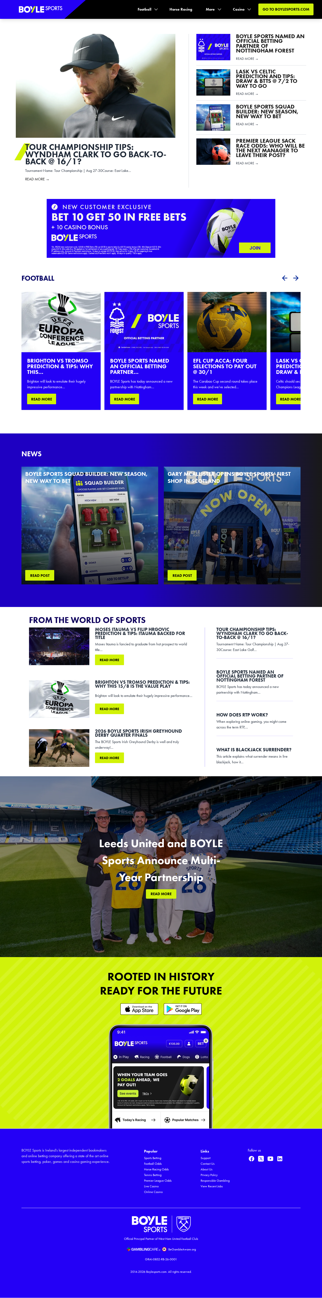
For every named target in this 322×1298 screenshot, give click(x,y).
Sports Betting (152, 1158)
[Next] (296, 278)
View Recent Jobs (212, 1186)
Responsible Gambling (215, 1181)
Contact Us (208, 1164)
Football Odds (153, 1164)
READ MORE (41, 399)
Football (144, 9)
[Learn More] (139, 1009)
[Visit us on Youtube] (270, 1158)
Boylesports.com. (156, 1272)
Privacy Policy (209, 1175)
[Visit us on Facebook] (251, 1158)
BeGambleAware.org (182, 1249)
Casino (238, 9)
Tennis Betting (152, 1175)
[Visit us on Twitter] (261, 1158)
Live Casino (151, 1186)
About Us (206, 1169)
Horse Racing (180, 9)
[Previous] (284, 278)
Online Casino (153, 1192)
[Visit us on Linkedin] (280, 1158)
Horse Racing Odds (156, 1169)
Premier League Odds (158, 1181)
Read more (109, 660)
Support (206, 1158)
